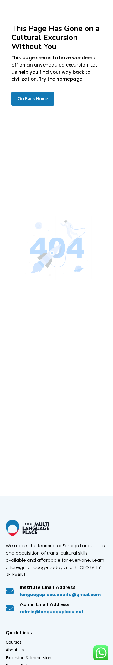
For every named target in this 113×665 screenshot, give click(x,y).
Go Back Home (32, 98)
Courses (14, 642)
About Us (15, 650)
